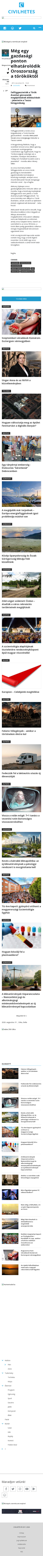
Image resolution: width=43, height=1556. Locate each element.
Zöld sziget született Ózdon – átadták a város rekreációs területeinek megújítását (18, 604)
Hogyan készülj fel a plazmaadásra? (13, 953)
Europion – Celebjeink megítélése (20, 691)
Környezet (7, 479)
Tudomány (9, 1373)
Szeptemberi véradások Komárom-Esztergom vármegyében (21, 339)
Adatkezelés (22, 1544)
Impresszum (21, 1536)
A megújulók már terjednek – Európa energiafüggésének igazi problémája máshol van (20, 513)
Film (9, 1365)
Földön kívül (12, 1445)
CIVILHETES (21, 11)
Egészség (6, 307)
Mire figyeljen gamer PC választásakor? (30, 1191)
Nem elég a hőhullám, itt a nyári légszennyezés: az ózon (30, 1207)
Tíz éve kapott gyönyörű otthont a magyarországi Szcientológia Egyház (21, 909)
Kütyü (10, 1381)
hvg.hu (30, 182)
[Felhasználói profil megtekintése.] (5, 52)
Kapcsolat (21, 1548)
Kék (9, 1432)
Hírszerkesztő (6, 59)
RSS (22, 1551)
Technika (6, 391)
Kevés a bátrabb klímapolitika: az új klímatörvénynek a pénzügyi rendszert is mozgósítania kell (20, 864)
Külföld (6, 615)
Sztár (10, 1428)
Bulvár (5, 660)
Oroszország (16, 266)
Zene (10, 1369)
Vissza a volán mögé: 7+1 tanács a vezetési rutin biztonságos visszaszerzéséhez (21, 818)
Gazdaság (16, 85)
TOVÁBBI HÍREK (25, 299)
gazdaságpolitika (27, 271)
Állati (9, 1415)
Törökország (25, 263)
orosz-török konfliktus (20, 268)
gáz (32, 268)
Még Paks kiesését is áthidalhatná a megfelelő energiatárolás (29, 1222)
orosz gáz (15, 271)
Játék (10, 1407)
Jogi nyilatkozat (22, 1540)
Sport (10, 1398)
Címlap (21, 1533)
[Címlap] (21, 4)
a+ (6, 90)
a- (3, 91)
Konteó (10, 1440)
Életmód (6, 742)
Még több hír (21, 1016)
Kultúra (6, 699)
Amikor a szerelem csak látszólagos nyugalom (30, 1177)
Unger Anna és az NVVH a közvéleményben (16, 382)
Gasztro (11, 1402)
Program (11, 1390)
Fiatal (7, 1419)
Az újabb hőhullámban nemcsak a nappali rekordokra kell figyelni (30, 1267)
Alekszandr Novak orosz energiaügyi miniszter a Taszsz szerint (25, 137)
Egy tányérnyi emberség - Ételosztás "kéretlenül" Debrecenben (16, 468)
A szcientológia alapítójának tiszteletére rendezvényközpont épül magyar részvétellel (20, 649)
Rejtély (10, 1436)
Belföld (6, 349)
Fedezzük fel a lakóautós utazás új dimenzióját (21, 775)
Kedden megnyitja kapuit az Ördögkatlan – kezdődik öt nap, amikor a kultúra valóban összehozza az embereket (31, 1239)
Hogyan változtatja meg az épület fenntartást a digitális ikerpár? (21, 424)
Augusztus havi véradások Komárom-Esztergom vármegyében (31, 1253)
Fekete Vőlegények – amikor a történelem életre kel (19, 732)
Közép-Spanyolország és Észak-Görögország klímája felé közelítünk (19, 559)
